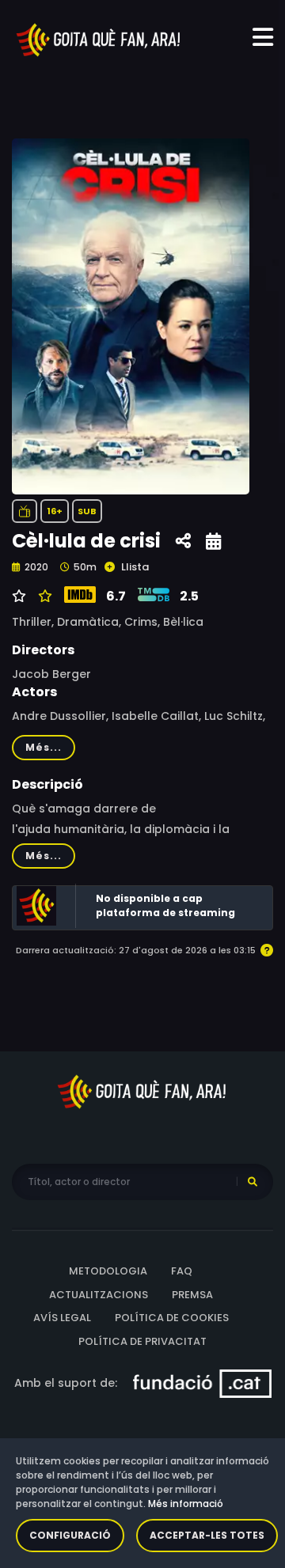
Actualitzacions (98, 1294)
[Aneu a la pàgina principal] (99, 39)
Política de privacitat (142, 1341)
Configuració (70, 1535)
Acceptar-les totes (207, 1535)
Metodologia (108, 1270)
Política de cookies (172, 1317)
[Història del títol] (213, 541)
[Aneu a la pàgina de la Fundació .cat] (202, 1383)
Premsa (192, 1294)
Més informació (185, 1503)
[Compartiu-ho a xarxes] (183, 541)
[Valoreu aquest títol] (43, 596)
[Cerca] (252, 1182)
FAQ (181, 1270)
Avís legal (62, 1317)
